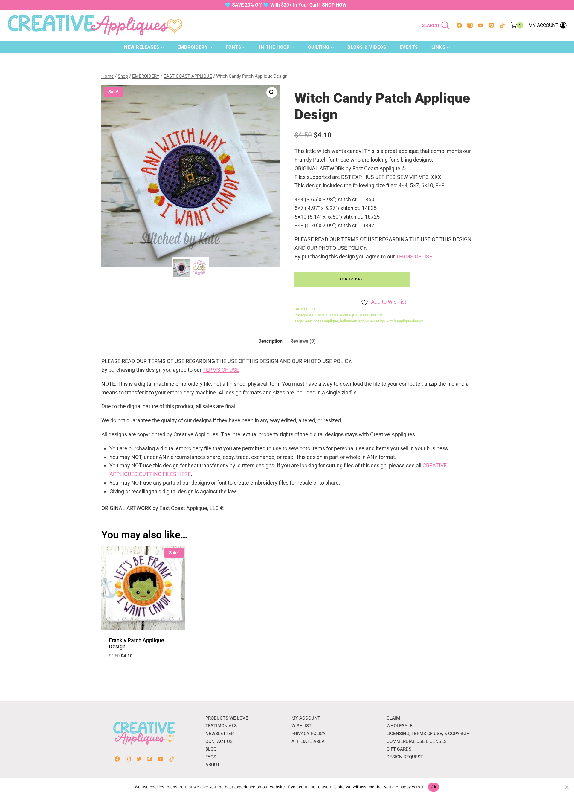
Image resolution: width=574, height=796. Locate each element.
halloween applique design (362, 321)
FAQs (210, 757)
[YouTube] (480, 25)
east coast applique (321, 321)
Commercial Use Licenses (417, 741)
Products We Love (226, 718)
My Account (305, 718)
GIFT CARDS (399, 749)
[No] (567, 787)
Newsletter (219, 733)
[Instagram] (470, 25)
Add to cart (352, 279)
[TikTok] (502, 25)
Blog (210, 749)
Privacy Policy (308, 733)
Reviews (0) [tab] (303, 341)
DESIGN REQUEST (405, 757)
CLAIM (393, 718)
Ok (433, 786)
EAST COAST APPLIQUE (336, 315)
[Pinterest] (491, 25)
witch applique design (405, 321)
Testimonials (221, 725)
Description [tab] (270, 341)
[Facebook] (459, 25)
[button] (271, 92)
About (212, 764)
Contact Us (219, 741)
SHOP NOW (334, 5)
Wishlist (301, 725)
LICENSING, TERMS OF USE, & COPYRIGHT (429, 733)
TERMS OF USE (414, 256)
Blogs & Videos (366, 47)
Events (409, 47)
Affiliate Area (308, 741)
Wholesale (400, 725)
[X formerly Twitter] (139, 759)
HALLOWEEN (371, 315)
